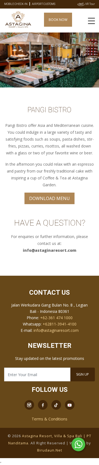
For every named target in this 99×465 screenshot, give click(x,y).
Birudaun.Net (49, 450)
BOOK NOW (58, 19)
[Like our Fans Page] (43, 404)
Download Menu (49, 198)
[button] (7, 60)
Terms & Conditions (49, 419)
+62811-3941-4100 (59, 324)
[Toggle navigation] (91, 20)
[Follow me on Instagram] (29, 404)
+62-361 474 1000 (56, 317)
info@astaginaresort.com (56, 330)
